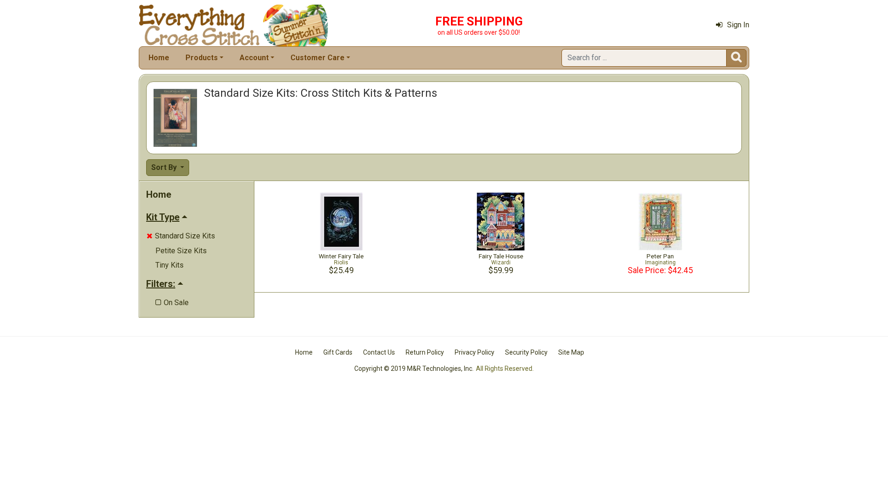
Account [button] (254, 57)
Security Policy (526, 352)
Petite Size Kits (181, 250)
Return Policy (425, 352)
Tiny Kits (169, 265)
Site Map (571, 352)
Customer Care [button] (317, 57)
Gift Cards (337, 352)
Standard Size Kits (181, 235)
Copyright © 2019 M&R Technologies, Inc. (414, 368)
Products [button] (201, 57)
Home (158, 57)
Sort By (165, 167)
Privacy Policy (474, 352)
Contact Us (379, 352)
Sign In (738, 24)
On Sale (172, 302)
